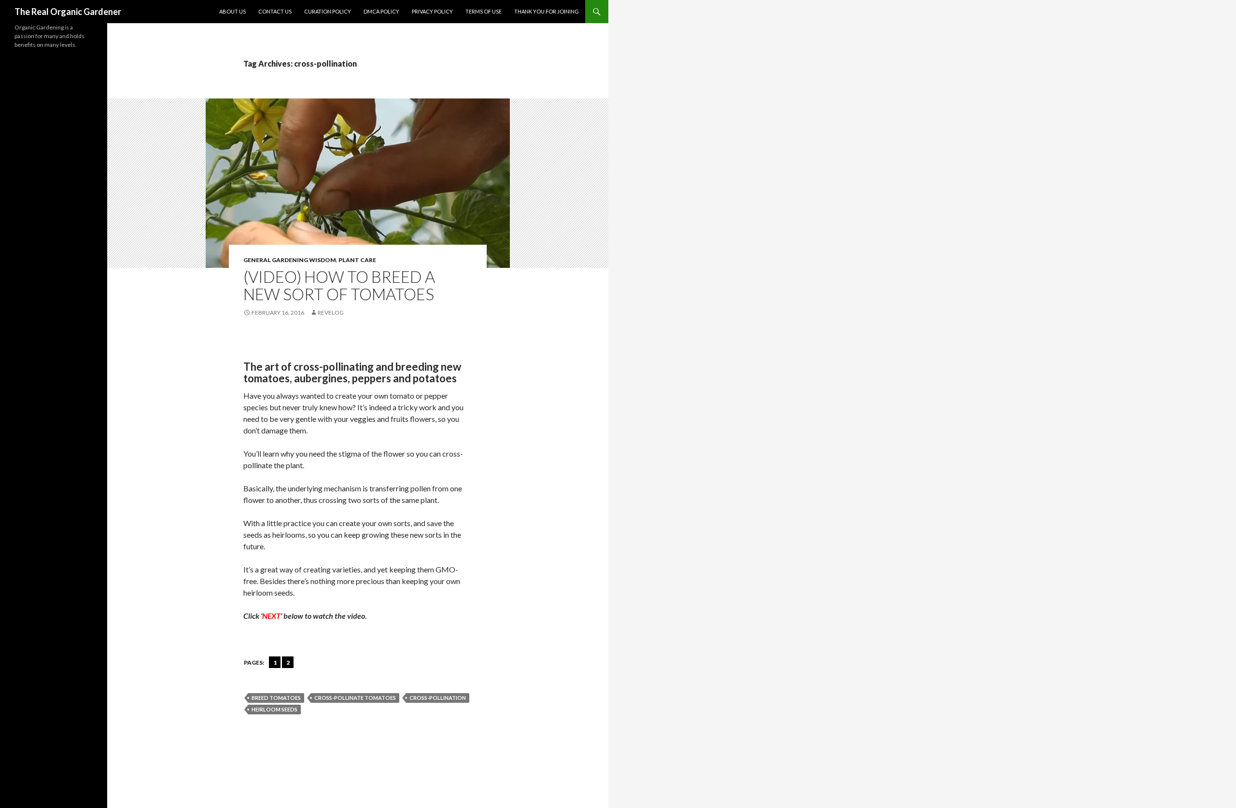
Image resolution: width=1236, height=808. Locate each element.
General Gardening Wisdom (289, 260)
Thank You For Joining (546, 11)
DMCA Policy (381, 11)
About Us (232, 11)
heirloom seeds (274, 709)
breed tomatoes (276, 698)
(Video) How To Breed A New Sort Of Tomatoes (339, 285)
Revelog (331, 312)
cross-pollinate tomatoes (355, 698)
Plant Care (357, 260)
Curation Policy (327, 11)
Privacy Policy (432, 11)
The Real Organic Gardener (67, 11)
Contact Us (275, 11)
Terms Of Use (483, 11)
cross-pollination (437, 698)
